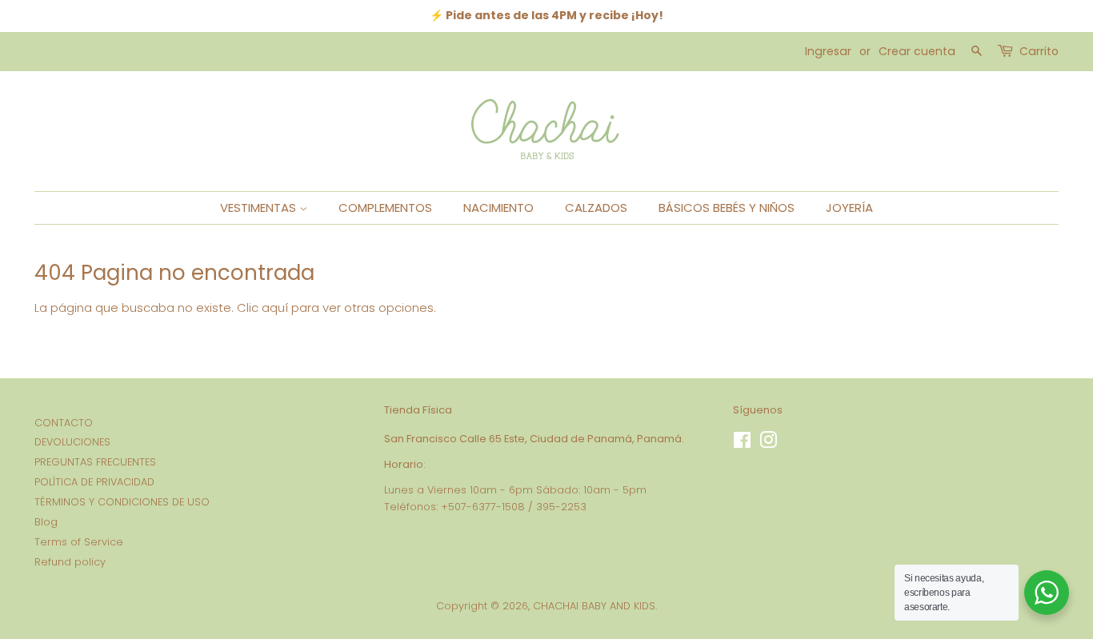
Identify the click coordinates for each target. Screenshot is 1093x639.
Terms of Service (78, 542)
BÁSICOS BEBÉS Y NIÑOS (727, 207)
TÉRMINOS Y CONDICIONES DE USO (122, 502)
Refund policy (70, 562)
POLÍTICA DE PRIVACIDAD (94, 482)
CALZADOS (596, 207)
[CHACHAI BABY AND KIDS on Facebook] (742, 443)
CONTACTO (63, 422)
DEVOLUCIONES (72, 442)
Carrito (1039, 51)
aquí (275, 307)
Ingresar (828, 51)
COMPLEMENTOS (385, 207)
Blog (46, 522)
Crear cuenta (917, 51)
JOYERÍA (849, 207)
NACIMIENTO (498, 207)
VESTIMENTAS (259, 207)
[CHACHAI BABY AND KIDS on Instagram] (768, 443)
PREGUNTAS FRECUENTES (95, 462)
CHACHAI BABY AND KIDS (594, 606)
